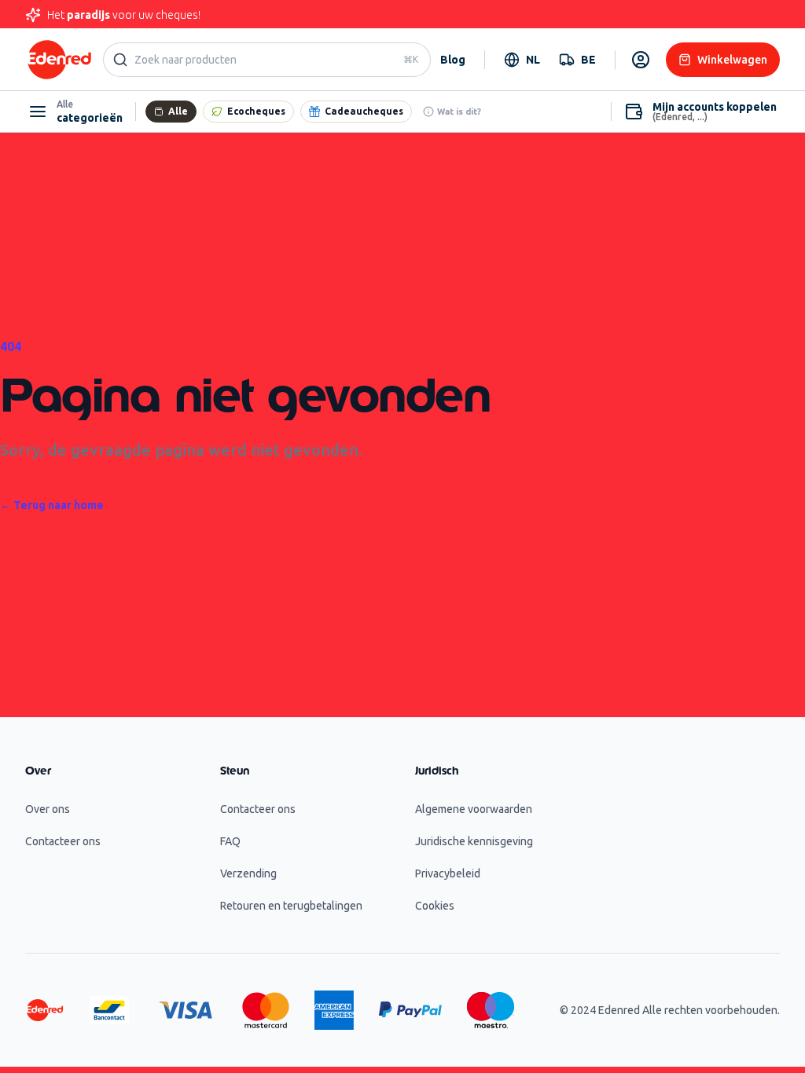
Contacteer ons (63, 841)
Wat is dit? (459, 111)
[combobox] (522, 60)
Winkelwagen (732, 59)
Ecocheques (256, 111)
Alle (178, 111)
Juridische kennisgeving (474, 841)
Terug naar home (52, 505)
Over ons (47, 809)
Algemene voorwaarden (473, 809)
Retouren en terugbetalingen (291, 905)
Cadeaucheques (364, 111)
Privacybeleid (447, 873)
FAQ (230, 841)
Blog (452, 59)
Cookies (434, 905)
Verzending (248, 873)
